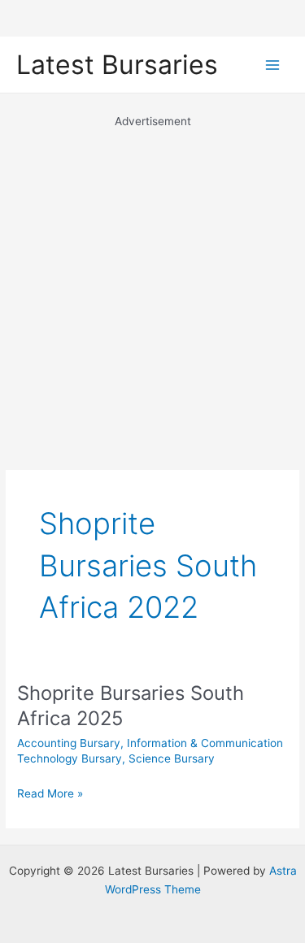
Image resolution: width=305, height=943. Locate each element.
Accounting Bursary (68, 743)
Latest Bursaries (117, 64)
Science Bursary (172, 758)
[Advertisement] (152, 282)
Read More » (50, 794)
